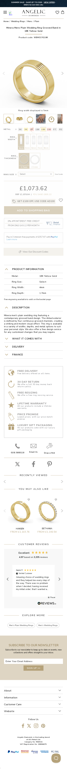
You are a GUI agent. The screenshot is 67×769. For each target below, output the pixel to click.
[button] (8, 579)
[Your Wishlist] (57, 12)
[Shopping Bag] (62, 12)
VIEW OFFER (49, 2)
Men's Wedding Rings (48, 625)
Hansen (20, 528)
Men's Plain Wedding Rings (21, 625)
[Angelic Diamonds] (33, 13)
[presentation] (4, 74)
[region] (33, 579)
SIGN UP (33, 668)
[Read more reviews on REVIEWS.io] (47, 603)
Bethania (47, 528)
